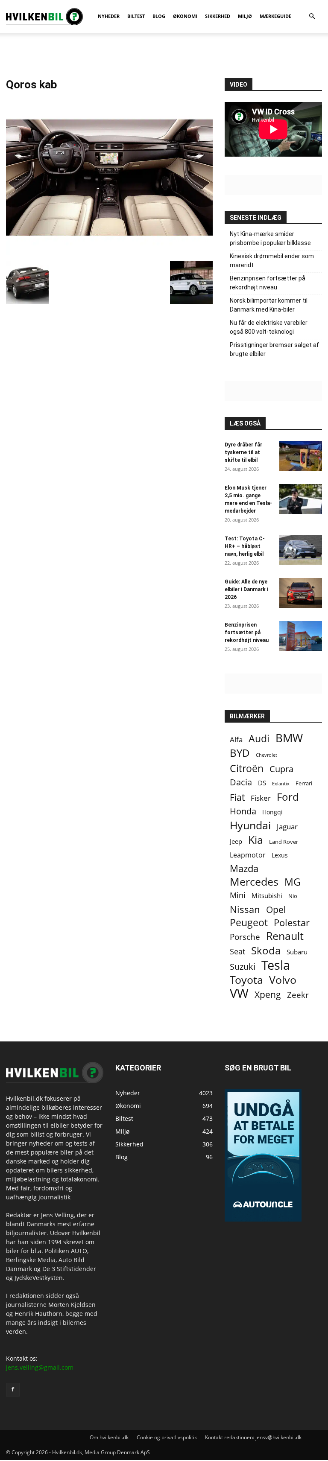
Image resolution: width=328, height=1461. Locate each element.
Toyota (246, 979)
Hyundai (250, 825)
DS (262, 783)
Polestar (292, 922)
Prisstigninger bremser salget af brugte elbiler (274, 349)
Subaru (297, 952)
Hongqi (272, 812)
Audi (259, 738)
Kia (255, 839)
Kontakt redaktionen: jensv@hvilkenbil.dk (253, 1437)
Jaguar (287, 826)
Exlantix (281, 783)
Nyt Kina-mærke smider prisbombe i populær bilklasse (270, 238)
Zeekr (298, 995)
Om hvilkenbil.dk (109, 1437)
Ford (288, 796)
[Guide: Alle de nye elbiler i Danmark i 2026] (300, 593)
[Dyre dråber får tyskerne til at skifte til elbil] (300, 456)
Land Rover (283, 842)
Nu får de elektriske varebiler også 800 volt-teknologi (269, 327)
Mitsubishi (267, 895)
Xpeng (268, 994)
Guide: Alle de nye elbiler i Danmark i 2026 (246, 589)
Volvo (282, 979)
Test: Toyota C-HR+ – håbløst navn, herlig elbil (245, 546)
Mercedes (254, 881)
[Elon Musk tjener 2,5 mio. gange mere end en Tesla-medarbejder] (300, 499)
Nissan (245, 909)
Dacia (241, 782)
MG (292, 882)
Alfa (236, 739)
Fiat (237, 797)
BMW (289, 738)
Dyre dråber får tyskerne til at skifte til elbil (243, 452)
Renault (285, 935)
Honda (243, 811)
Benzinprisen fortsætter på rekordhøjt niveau (267, 283)
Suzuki (242, 966)
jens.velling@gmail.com (39, 1367)
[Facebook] (13, 1390)
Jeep (236, 841)
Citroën (247, 768)
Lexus (280, 855)
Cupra (281, 768)
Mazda (244, 868)
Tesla (275, 965)
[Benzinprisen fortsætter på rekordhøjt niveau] (300, 636)
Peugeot (249, 922)
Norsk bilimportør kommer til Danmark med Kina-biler (269, 305)
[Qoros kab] (109, 252)
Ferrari (304, 783)
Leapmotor (248, 855)
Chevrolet (266, 755)
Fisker (261, 797)
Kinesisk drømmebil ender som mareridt (272, 260)
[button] (312, 16)
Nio (292, 896)
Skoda (266, 950)
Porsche (245, 937)
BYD (240, 752)
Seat (237, 951)
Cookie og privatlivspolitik (167, 1437)
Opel (276, 909)
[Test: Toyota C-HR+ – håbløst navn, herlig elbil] (300, 550)
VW (239, 993)
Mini (238, 895)
